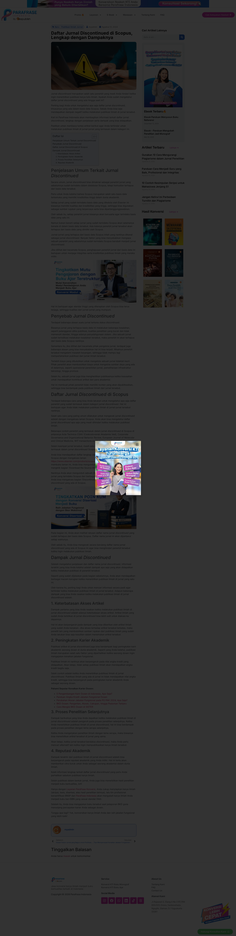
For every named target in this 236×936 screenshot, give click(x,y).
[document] (118, 468)
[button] (137, 445)
